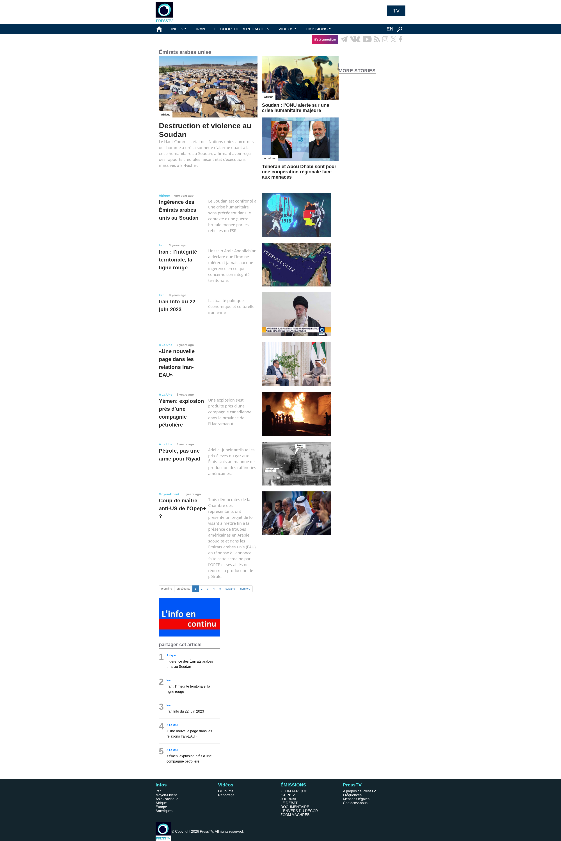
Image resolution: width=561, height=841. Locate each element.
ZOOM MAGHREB (295, 815)
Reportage (226, 795)
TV (396, 11)
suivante (230, 588)
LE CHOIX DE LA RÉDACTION (241, 29)
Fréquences (352, 795)
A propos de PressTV (359, 791)
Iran (159, 791)
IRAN (200, 29)
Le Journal (226, 791)
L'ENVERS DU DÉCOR (299, 811)
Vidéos (225, 784)
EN (390, 29)
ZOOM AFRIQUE (293, 791)
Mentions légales (356, 799)
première (166, 588)
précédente (183, 588)
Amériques (164, 811)
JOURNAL (288, 799)
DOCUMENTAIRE (294, 807)
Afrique (161, 803)
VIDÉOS (286, 29)
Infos (161, 784)
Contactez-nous (355, 803)
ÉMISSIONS (317, 29)
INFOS (177, 29)
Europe (161, 807)
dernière (245, 588)
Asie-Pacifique (167, 799)
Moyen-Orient (166, 795)
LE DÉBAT (289, 803)
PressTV (352, 784)
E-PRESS (288, 795)
